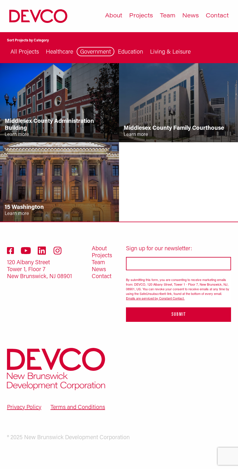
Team (167, 16)
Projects (141, 16)
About (113, 16)
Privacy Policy (24, 407)
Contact (217, 16)
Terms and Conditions (78, 407)
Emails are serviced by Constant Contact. (155, 298)
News (190, 16)
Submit (179, 314)
